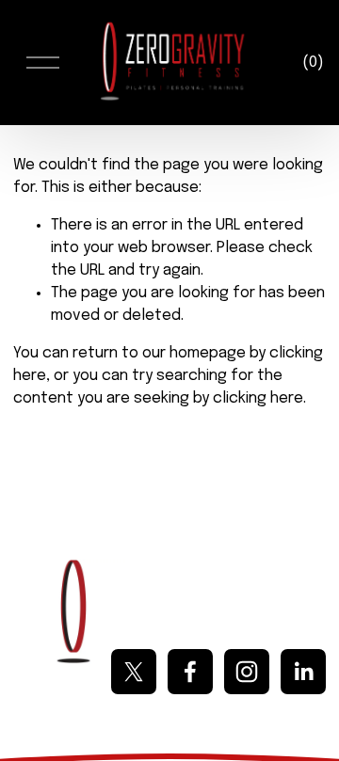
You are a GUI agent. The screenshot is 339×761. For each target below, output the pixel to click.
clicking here (258, 398)
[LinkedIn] (303, 671)
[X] (133, 671)
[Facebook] (190, 671)
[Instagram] (246, 671)
